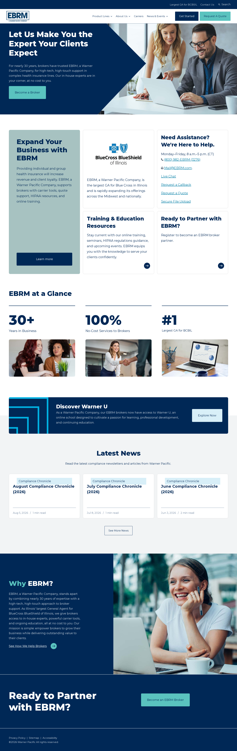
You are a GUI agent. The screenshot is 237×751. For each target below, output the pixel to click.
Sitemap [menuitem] (34, 737)
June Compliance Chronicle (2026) (189, 489)
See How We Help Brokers (28, 646)
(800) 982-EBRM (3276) (182, 159)
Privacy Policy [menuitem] (17, 737)
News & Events (156, 16)
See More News (118, 530)
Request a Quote (174, 193)
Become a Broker (27, 92)
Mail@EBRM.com (178, 168)
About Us (122, 16)
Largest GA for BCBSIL (183, 4)
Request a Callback (176, 185)
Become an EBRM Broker (165, 700)
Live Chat (168, 176)
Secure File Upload (176, 201)
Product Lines (101, 16)
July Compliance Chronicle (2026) (114, 489)
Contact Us (207, 4)
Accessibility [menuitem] (50, 737)
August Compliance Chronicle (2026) (43, 489)
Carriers (138, 16)
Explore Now (207, 415)
